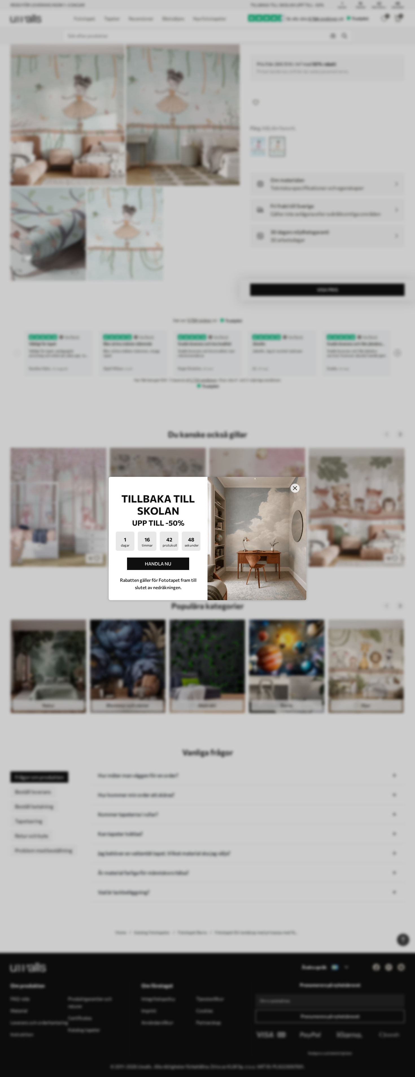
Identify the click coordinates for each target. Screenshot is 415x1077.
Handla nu (158, 563)
